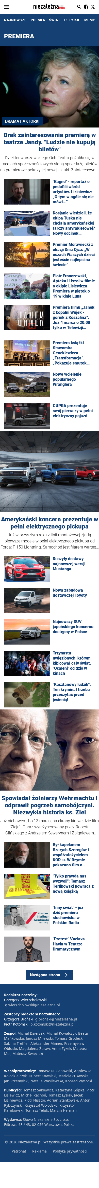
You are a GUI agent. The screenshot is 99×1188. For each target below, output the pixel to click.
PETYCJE (72, 20)
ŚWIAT (54, 20)
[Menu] (6, 7)
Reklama (39, 1151)
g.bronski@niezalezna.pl (56, 1019)
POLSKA (38, 20)
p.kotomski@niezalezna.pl (52, 1024)
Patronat (19, 1151)
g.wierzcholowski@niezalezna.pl (32, 1004)
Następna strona (45, 975)
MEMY (89, 20)
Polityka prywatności (70, 1151)
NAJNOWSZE (15, 20)
